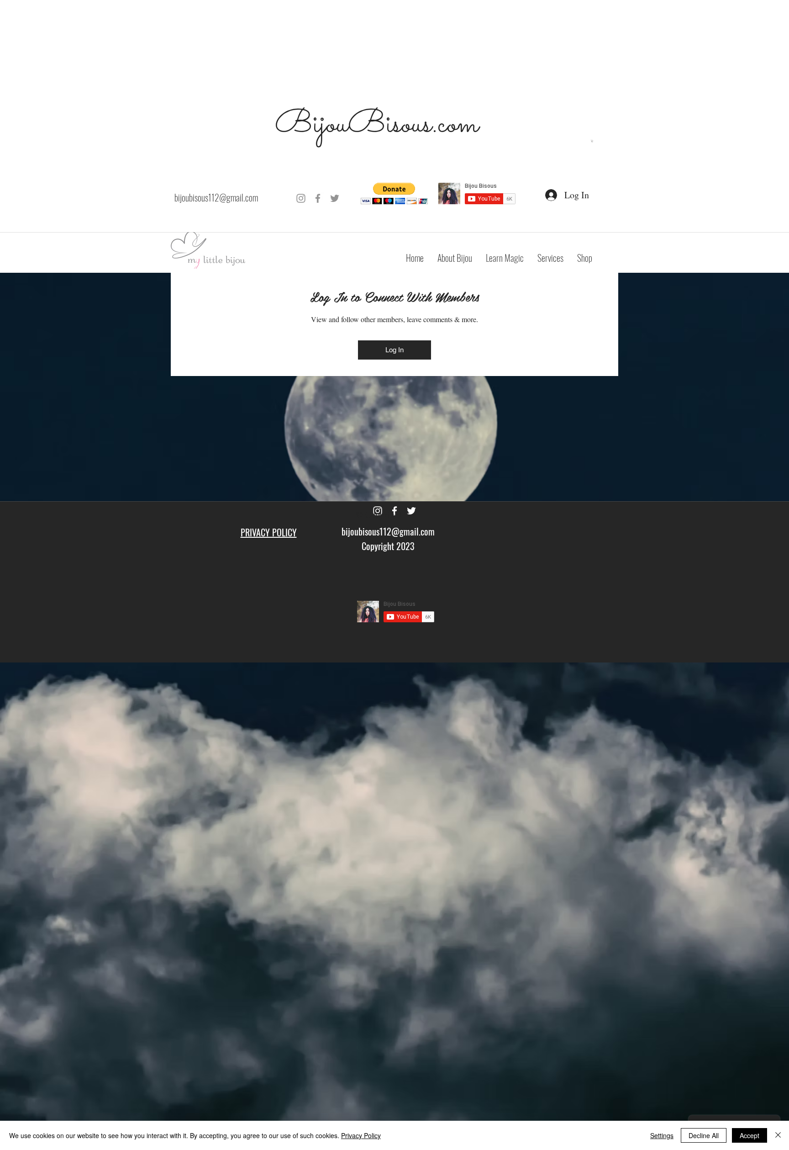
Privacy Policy (361, 1135)
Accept (749, 1135)
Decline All (704, 1135)
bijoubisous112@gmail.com (216, 197)
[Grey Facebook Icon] (318, 198)
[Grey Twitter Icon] (335, 198)
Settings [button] (661, 1135)
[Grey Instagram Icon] (301, 198)
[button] (592, 141)
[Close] (778, 1135)
